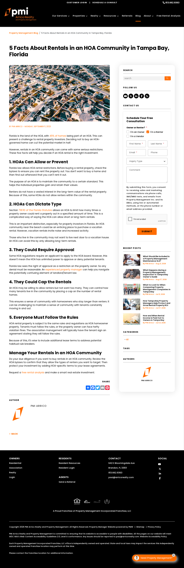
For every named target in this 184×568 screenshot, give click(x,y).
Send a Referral (67, 481)
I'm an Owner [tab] (137, 132)
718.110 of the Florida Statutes (35, 210)
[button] (125, 96)
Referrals (127, 15)
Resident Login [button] (67, 467)
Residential (15, 463)
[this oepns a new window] (107, 503)
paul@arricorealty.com (121, 477)
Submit (147, 231)
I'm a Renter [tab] (156, 132)
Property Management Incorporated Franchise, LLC (103, 511)
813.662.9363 (172, 2)
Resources (110, 15)
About (147, 15)
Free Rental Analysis (168, 15)
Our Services (59, 15)
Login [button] (12, 477)
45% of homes (58, 135)
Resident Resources (69, 463)
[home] (20, 14)
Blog (138, 15)
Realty (94, 15)
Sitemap (140, 527)
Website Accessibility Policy (153, 536)
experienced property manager (63, 269)
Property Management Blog (23, 33)
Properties (79, 15)
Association (15, 467)
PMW (131, 527)
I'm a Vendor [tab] (137, 136)
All (127, 339)
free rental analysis (33, 372)
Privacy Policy (154, 527)
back (14, 433)
